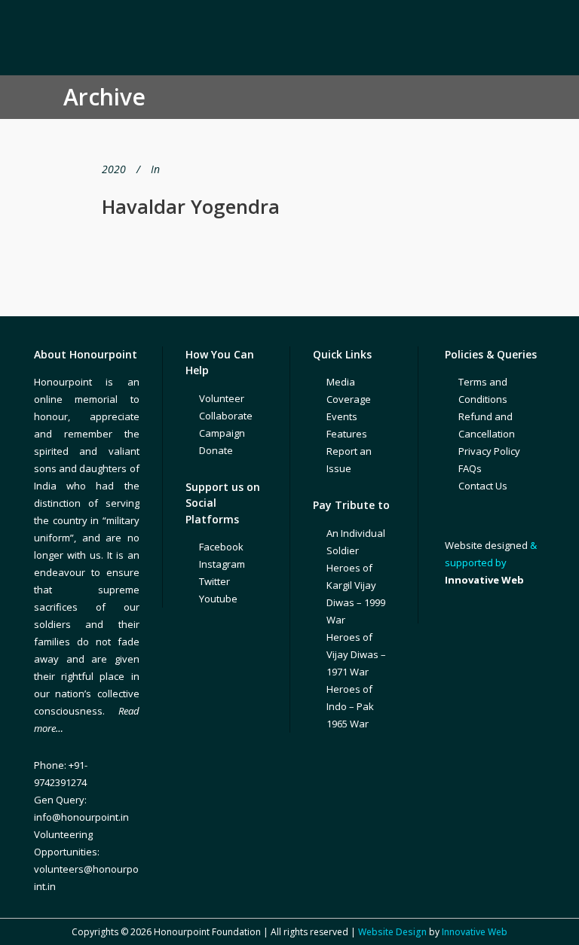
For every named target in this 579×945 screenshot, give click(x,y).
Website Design (392, 931)
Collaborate (226, 415)
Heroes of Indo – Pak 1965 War (350, 706)
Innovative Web (474, 931)
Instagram (222, 564)
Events (341, 416)
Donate (216, 450)
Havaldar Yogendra (191, 206)
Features (346, 433)
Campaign (222, 433)
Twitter (214, 581)
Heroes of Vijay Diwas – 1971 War (356, 654)
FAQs (470, 468)
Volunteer (221, 398)
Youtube (218, 598)
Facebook (221, 546)
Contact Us (482, 485)
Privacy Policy (489, 451)
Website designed (486, 545)
